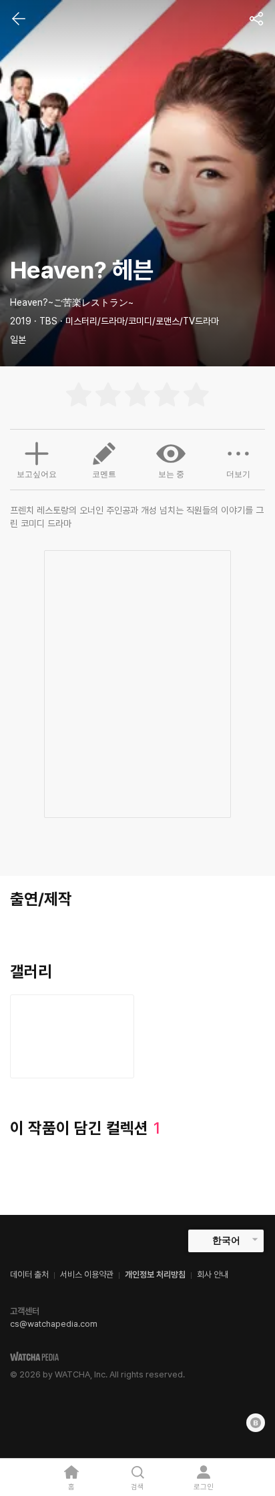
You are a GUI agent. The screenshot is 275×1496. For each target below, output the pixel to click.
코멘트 (104, 474)
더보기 (238, 474)
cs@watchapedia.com (53, 1324)
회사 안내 (212, 1275)
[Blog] (255, 1422)
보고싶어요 (37, 474)
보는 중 (171, 474)
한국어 (226, 1240)
